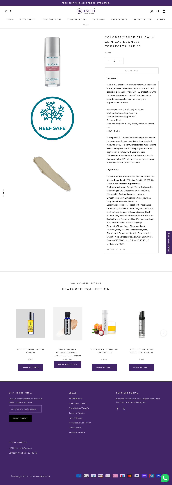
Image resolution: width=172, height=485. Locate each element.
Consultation (142, 19)
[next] (164, 333)
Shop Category (51, 19)
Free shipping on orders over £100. (86, 3)
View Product (68, 364)
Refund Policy (75, 398)
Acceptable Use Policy (80, 422)
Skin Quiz (99, 19)
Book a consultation (169, 242)
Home (10, 19)
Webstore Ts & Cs (78, 403)
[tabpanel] (132, 167)
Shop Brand (27, 19)
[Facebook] (117, 249)
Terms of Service (77, 413)
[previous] (8, 333)
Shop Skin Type (77, 19)
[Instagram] (124, 408)
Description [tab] (111, 78)
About (161, 19)
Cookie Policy (75, 427)
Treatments (119, 19)
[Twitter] (120, 249)
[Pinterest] (124, 249)
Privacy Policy (75, 417)
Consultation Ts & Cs (79, 408)
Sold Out (131, 70)
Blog (86, 24)
